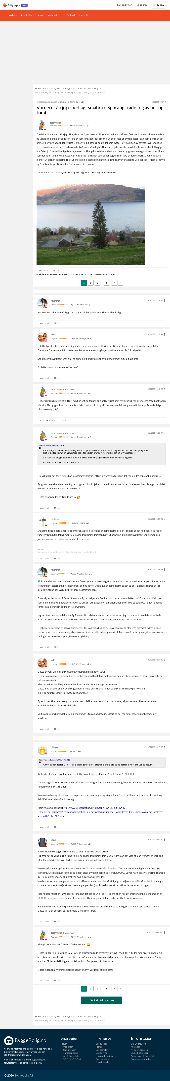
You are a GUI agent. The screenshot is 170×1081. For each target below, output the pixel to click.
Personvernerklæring (141, 1059)
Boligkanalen (102, 1050)
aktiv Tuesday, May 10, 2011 (51, 445)
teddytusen (55, 122)
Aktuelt (13, 15)
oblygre (54, 747)
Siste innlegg (27, 15)
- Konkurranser (68, 1050)
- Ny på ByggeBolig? (71, 1056)
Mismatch (55, 300)
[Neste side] (120, 282)
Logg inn (142, 4)
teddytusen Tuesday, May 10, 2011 (54, 760)
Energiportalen (103, 1062)
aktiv (53, 334)
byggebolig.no (38, 1059)
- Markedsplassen (70, 1053)
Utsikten (55, 519)
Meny (160, 4)
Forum (40, 15)
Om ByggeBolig (138, 1043)
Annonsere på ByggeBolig (143, 1056)
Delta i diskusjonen (101, 1000)
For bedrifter (124, 4)
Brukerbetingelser (139, 1053)
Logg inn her (109, 274)
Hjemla (99, 1046)
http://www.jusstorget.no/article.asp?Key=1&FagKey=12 (94, 807)
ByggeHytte (101, 1053)
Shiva (53, 840)
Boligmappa (101, 1043)
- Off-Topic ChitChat (71, 1059)
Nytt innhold (68, 15)
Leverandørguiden (104, 1056)
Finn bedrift (53, 15)
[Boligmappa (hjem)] (15, 5)
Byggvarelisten (103, 1059)
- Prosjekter (67, 1046)
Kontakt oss (136, 1046)
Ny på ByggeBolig (139, 1050)
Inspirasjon (83, 15)
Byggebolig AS (23, 1075)
